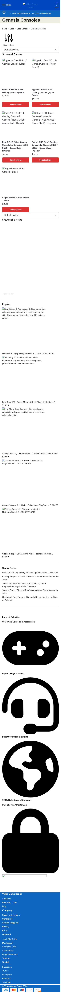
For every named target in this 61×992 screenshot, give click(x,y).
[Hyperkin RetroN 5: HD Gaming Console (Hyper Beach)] (45, 72)
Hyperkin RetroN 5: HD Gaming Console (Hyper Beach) (43, 92)
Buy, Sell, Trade (9, 902)
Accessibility (7, 950)
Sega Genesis (22, 29)
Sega (12, 29)
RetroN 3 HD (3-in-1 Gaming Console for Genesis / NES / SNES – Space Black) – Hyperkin (45, 146)
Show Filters (8, 45)
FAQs (4, 930)
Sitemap (6, 958)
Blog (4, 906)
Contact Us (7, 919)
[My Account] (4, 13)
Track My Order (9, 939)
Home (4, 29)
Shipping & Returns (11, 915)
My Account (7, 943)
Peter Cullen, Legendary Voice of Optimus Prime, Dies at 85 (30, 572)
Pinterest (6, 978)
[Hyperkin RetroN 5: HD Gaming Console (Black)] (15, 72)
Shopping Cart (9, 946)
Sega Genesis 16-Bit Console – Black (15, 199)
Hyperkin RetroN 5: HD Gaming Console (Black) (13, 91)
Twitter (5, 971)
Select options (16, 104)
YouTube (6, 982)
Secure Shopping (10, 922)
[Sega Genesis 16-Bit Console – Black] (15, 180)
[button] (56, 5)
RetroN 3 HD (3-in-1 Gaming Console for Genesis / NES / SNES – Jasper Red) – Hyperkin (15, 146)
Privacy (5, 926)
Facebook (7, 967)
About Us (6, 898)
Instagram (7, 974)
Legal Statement (10, 954)
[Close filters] (3, 614)
